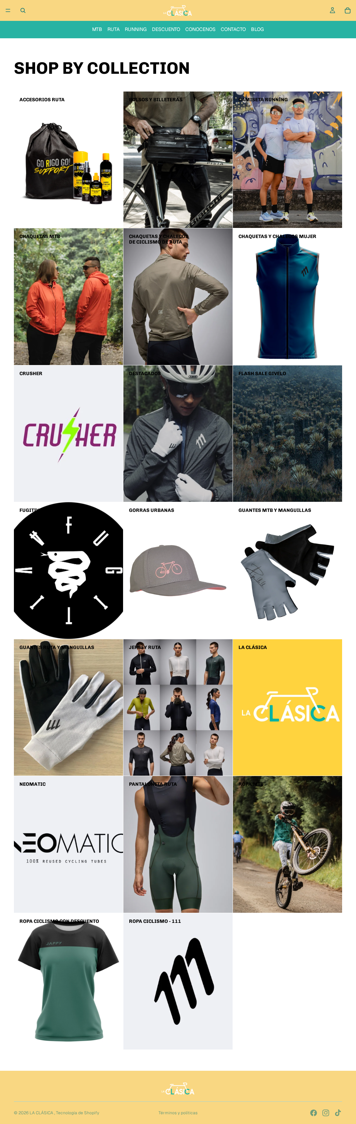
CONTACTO (233, 29)
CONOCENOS (200, 29)
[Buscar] (23, 10)
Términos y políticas (178, 1113)
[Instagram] (326, 1113)
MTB (97, 29)
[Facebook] (313, 1113)
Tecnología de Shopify (77, 1113)
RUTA (113, 29)
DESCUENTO (166, 29)
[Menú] (8, 10)
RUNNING (136, 29)
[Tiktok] (338, 1113)
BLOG (257, 29)
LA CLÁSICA (42, 1113)
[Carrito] (347, 10)
